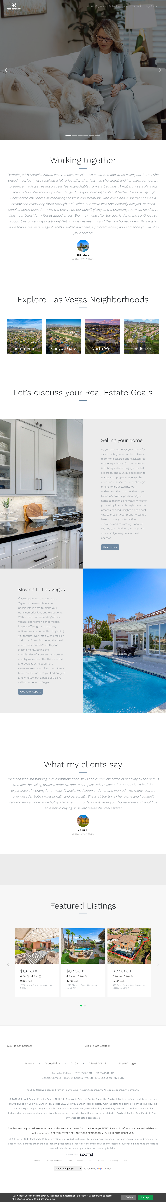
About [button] (138, 6)
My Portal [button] (152, 6)
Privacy (29, 1063)
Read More (110, 547)
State (70, 1160)
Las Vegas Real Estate (54, 1160)
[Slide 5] (91, 135)
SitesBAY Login (127, 1063)
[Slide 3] (80, 135)
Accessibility (52, 1063)
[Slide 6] (97, 135)
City (90, 1160)
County (80, 1160)
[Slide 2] (74, 135)
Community (114, 1160)
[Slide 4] (85, 135)
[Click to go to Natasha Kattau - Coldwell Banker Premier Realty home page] (14, 6)
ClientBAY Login (98, 1063)
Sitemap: (37, 1160)
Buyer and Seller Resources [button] (112, 6)
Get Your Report (30, 691)
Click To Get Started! (19, 1045)
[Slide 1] (68, 135)
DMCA (74, 1063)
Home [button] (89, 6)
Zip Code (100, 1160)
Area (125, 1160)
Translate (107, 1168)
